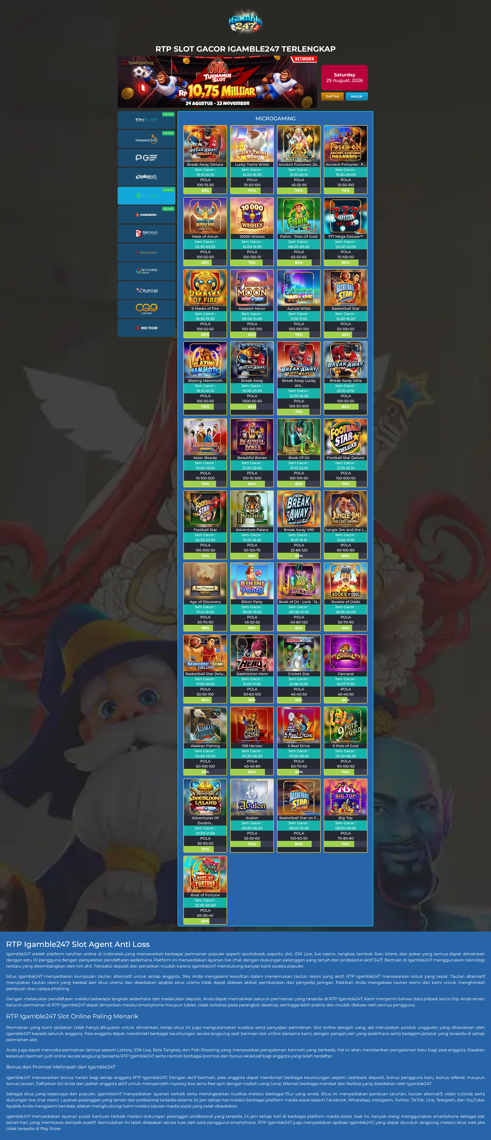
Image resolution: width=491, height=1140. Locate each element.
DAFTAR (332, 96)
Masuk (357, 96)
